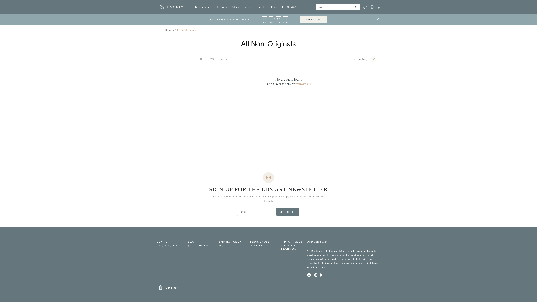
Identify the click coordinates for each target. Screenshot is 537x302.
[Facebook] (309, 276)
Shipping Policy (230, 241)
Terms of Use (259, 241)
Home (168, 30)
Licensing (257, 245)
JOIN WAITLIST (313, 19)
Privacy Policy (291, 241)
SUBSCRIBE (288, 212)
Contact (163, 241)
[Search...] (356, 7)
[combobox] (338, 7)
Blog (191, 241)
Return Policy (167, 245)
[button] (220, 7)
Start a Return (199, 245)
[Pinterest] (315, 276)
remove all (303, 84)
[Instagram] (322, 276)
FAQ (221, 245)
